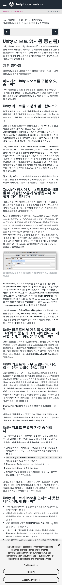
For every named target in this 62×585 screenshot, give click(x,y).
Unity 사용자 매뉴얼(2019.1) (15, 20)
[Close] (59, 545)
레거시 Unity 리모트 (11, 23)
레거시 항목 (37, 20)
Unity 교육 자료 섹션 (36, 96)
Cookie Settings (31, 565)
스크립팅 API (17, 11)
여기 (29, 111)
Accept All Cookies (31, 580)
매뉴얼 (6, 11)
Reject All (31, 572)
